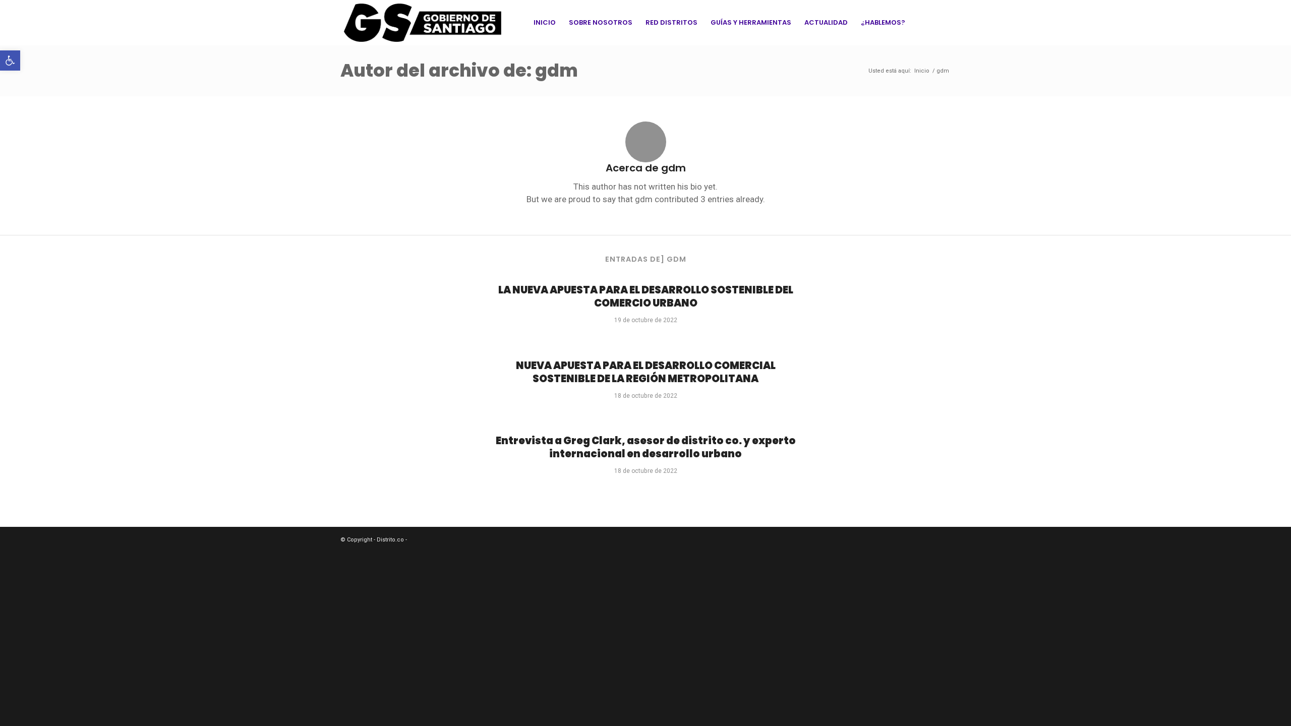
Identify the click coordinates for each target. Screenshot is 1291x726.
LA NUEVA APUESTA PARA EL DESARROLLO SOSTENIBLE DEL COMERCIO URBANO (645, 296)
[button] (10, 60)
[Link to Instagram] (943, 22)
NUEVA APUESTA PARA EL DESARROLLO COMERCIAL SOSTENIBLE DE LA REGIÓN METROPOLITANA (646, 372)
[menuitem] (544, 22)
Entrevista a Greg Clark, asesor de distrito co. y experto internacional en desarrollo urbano (646, 447)
